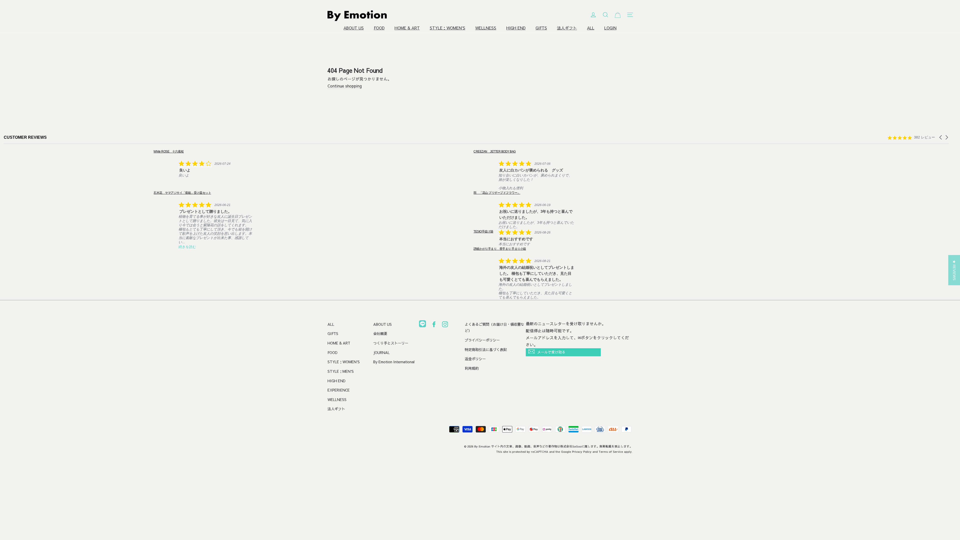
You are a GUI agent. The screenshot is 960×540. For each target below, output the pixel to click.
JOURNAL (381, 352)
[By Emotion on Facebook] (434, 325)
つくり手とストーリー (390, 343)
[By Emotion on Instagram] (445, 325)
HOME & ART (407, 27)
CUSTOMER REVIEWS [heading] (25, 137)
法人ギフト (567, 27)
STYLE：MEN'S (341, 371)
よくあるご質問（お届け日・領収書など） (494, 327)
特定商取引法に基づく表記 (486, 349)
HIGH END (516, 27)
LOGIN (610, 27)
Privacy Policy (582, 452)
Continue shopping (345, 85)
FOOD (379, 27)
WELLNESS (485, 27)
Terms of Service (611, 452)
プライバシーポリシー (482, 340)
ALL (590, 27)
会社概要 (380, 333)
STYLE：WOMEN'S (447, 27)
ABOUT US (354, 27)
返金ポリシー (475, 358)
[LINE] (422, 324)
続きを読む (37, 247)
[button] (941, 137)
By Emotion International (393, 361)
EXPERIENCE (339, 390)
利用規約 (472, 368)
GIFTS (541, 27)
